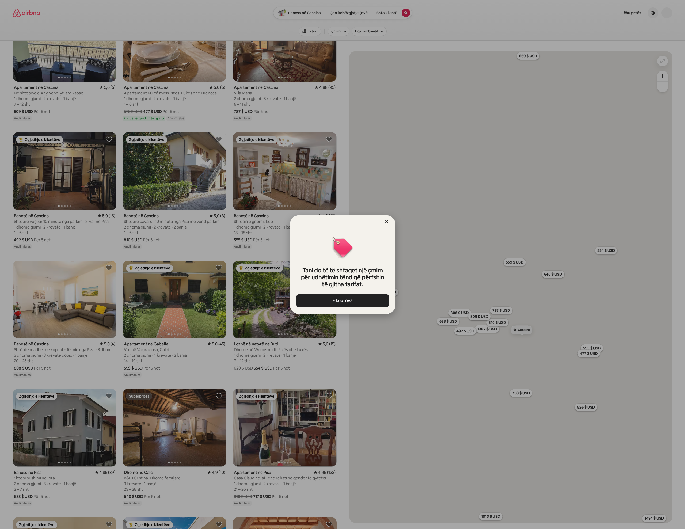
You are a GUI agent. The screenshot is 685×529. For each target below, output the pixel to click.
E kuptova (343, 300)
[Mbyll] (387, 221)
